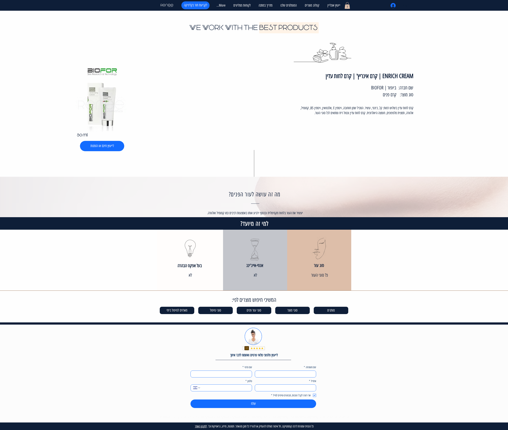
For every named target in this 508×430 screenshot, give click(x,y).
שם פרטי (247, 367)
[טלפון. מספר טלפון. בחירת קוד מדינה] (197, 387)
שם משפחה (310, 367)
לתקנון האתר (201, 426)
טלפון (248, 381)
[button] (311, 5)
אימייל (312, 381)
